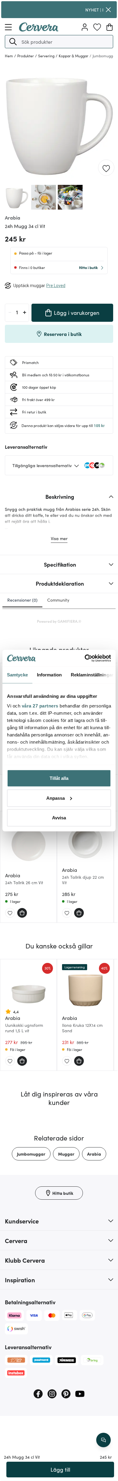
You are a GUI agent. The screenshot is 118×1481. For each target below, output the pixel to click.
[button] (13, 41)
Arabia (94, 1154)
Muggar (66, 1154)
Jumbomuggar (31, 1154)
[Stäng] (108, 9)
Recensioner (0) (22, 600)
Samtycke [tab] (17, 674)
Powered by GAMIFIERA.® (59, 621)
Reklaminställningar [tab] (92, 674)
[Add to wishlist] (106, 168)
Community (58, 600)
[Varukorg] (109, 27)
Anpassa (55, 797)
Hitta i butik (88, 267)
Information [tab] (49, 674)
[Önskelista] (97, 27)
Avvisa (59, 817)
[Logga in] (85, 27)
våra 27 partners (40, 705)
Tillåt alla (59, 778)
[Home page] (38, 29)
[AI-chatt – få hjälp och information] (103, 1440)
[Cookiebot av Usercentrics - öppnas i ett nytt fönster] (85, 658)
